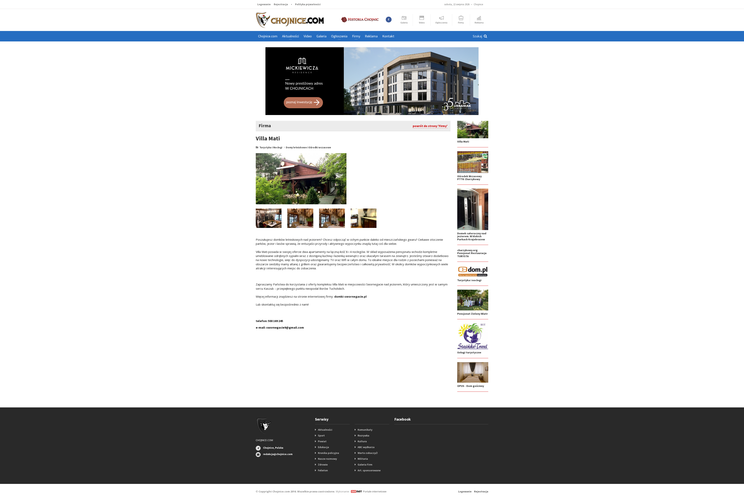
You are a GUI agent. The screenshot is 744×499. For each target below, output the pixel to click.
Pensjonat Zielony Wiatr (472, 313)
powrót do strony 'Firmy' (430, 126)
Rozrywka (363, 435)
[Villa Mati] (301, 178)
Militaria (363, 458)
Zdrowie (323, 464)
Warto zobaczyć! (368, 453)
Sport (321, 435)
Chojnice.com (267, 36)
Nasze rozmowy (327, 458)
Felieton (323, 470)
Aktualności (325, 429)
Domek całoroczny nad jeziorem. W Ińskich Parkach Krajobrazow (471, 236)
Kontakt (388, 36)
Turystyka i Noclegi (270, 147)
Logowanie (264, 4)
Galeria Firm (365, 464)
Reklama (371, 36)
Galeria (321, 36)
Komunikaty (365, 429)
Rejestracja (281, 4)
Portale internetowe (375, 491)
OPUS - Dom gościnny (470, 386)
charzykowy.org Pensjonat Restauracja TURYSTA (472, 253)
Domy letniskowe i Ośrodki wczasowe (308, 147)
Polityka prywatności (308, 4)
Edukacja (323, 447)
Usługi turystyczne (469, 352)
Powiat (322, 441)
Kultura (362, 441)
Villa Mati (463, 141)
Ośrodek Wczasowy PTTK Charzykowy (469, 177)
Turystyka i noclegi (469, 280)
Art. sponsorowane (369, 470)
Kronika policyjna (328, 453)
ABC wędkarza (366, 447)
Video (308, 36)
